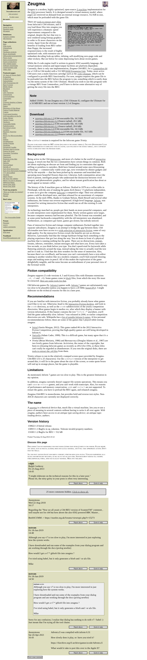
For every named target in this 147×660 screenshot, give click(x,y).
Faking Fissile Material (11, 110)
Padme (5, 139)
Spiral (35, 327)
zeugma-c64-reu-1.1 (44, 123)
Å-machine (7, 77)
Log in (5, 225)
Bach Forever (8, 85)
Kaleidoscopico (8, 126)
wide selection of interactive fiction (75, 230)
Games (5, 50)
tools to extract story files (49, 21)
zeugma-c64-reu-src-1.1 (46, 126)
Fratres (5, 112)
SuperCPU (90, 288)
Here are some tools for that (53, 280)
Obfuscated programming (12, 56)
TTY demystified (9, 173)
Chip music (7, 46)
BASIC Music (8, 87)
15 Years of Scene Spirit (12, 75)
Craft (5, 100)
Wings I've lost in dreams (12, 180)
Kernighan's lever (9, 128)
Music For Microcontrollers (12, 136)
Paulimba (6, 145)
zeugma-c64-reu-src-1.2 (46, 121)
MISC (5, 134)
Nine (4, 137)
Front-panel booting (10, 114)
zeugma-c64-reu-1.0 (44, 129)
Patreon (6, 194)
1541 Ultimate (84, 73)
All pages (6, 31)
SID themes (7, 39)
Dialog (5, 106)
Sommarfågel (8, 165)
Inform (97, 200)
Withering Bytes (8, 182)
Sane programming (10, 60)
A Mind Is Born (8, 79)
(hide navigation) (13, 14)
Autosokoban (8, 81)
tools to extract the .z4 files (45, 351)
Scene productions (10, 62)
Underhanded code (10, 67)
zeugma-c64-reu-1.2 (44, 118)
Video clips (7, 69)
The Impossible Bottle (12, 217)
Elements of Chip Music (11, 108)
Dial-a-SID (7, 104)
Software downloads (10, 66)
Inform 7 (75, 285)
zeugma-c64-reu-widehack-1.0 (49, 131)
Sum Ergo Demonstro (11, 169)
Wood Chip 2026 (9, 186)
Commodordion (8, 96)
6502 (33, 12)
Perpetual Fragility (9, 147)
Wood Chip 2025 (9, 184)
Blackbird (6, 89)
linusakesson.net (13, 11)
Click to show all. (80, 491)
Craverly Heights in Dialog (12, 102)
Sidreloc (6, 163)
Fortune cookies (9, 37)
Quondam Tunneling (10, 153)
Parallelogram (8, 141)
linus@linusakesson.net (11, 238)
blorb (68, 278)
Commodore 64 (100, 68)
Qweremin (7, 155)
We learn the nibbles (10, 179)
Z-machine (82, 9)
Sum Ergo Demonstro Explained (14, 171)
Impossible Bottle (9, 124)
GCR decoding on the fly (12, 116)
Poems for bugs (9, 151)
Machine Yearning (9, 132)
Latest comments (9, 227)
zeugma (33, 407)
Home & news (8, 27)
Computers (7, 98)
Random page (8, 29)
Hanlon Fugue (8, 120)
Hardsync (6, 122)
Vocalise (6, 175)
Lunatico (6, 130)
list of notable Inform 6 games (76, 317)
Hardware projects (9, 52)
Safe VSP (6, 161)
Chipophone (7, 48)
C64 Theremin (8, 93)
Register (6, 223)
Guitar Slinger (8, 118)
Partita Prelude (8, 143)
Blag (4, 44)
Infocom (61, 192)
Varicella (36, 335)
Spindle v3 (7, 167)
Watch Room (7, 177)
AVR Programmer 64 (10, 83)
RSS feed (6, 232)
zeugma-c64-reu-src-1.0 (46, 134)
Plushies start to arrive (11, 149)
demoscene (55, 159)
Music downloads (9, 54)
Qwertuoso (7, 157)
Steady (5, 196)
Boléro (5, 91)
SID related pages (9, 64)
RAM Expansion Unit (75, 71)
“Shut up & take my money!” (13, 192)
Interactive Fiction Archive (81, 304)
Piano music (7, 58)
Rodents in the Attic (10, 159)
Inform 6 (54, 285)
